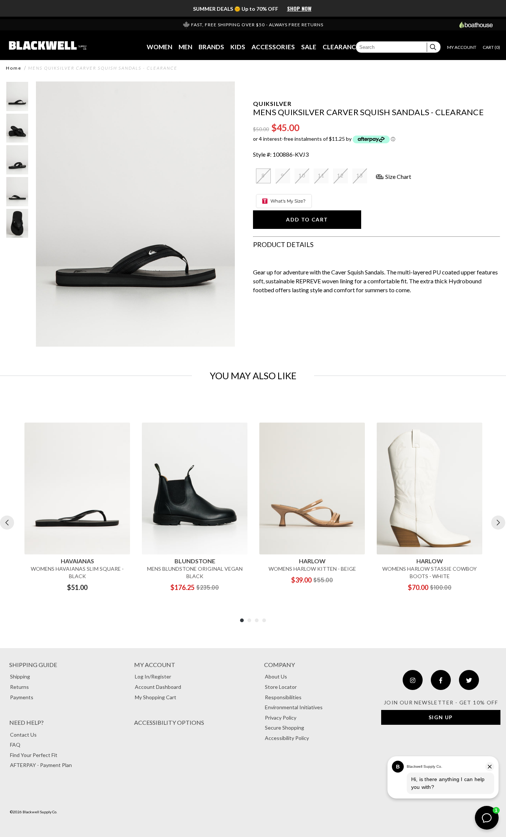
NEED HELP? (26, 722)
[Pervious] (7, 523)
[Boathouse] (476, 24)
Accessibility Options (169, 722)
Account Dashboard (158, 687)
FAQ (15, 744)
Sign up (441, 717)
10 (302, 175)
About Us (276, 676)
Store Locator (281, 687)
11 (321, 175)
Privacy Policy (280, 717)
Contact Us (23, 734)
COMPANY (279, 664)
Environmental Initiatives (294, 707)
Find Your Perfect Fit (33, 755)
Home (13, 68)
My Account (154, 664)
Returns (19, 687)
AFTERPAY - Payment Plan (41, 765)
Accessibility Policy (287, 738)
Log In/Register (153, 676)
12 (340, 175)
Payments (21, 697)
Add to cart (307, 219)
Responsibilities (283, 697)
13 (359, 175)
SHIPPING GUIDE (33, 664)
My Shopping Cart (155, 697)
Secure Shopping (284, 727)
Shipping (20, 676)
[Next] (498, 523)
